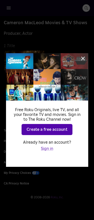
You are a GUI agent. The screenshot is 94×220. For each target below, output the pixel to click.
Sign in (47, 149)
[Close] (83, 58)
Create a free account (47, 130)
